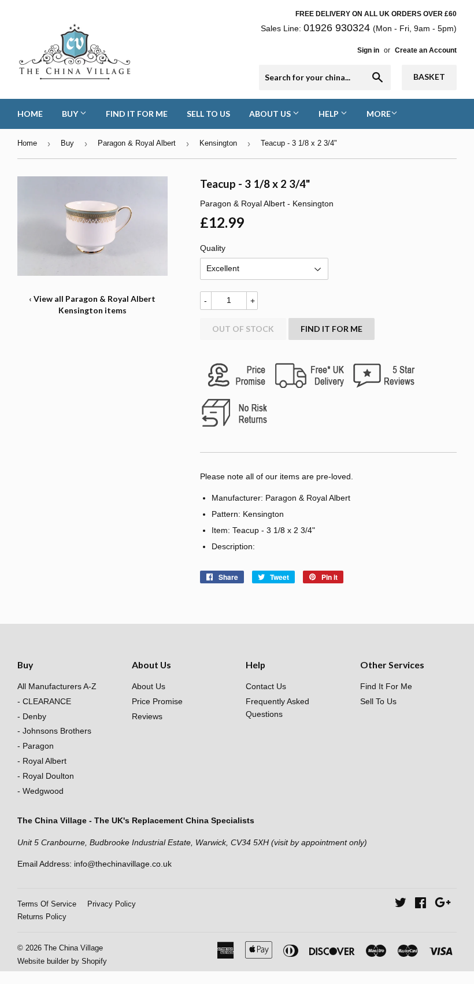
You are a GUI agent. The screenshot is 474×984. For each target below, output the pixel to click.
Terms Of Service (46, 904)
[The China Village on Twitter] (400, 904)
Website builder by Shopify (62, 961)
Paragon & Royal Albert (137, 143)
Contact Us (266, 686)
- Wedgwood (40, 791)
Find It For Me (137, 114)
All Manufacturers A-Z (57, 686)
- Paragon (35, 745)
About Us (270, 114)
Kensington (218, 143)
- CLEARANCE (44, 701)
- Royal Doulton (45, 775)
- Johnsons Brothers (54, 730)
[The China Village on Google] (443, 904)
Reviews (147, 716)
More (378, 114)
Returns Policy (41, 916)
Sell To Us (208, 114)
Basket (429, 77)
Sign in (368, 50)
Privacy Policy (111, 904)
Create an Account (426, 50)
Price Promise (157, 701)
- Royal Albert (41, 760)
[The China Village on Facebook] (420, 904)
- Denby (31, 716)
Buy (71, 114)
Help (329, 114)
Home (30, 114)
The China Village (73, 948)
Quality (212, 248)
